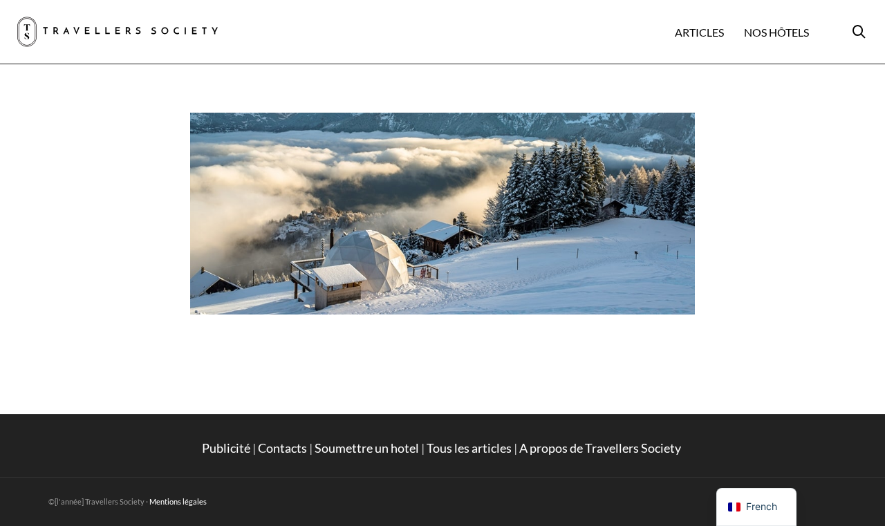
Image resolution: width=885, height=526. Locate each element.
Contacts (282, 447)
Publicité (226, 447)
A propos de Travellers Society (601, 447)
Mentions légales (178, 501)
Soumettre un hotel (367, 447)
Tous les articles (469, 447)
